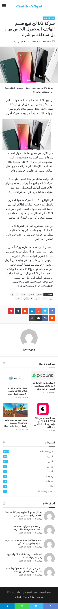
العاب (50, 471)
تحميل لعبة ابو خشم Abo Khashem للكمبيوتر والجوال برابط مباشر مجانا (16, 423)
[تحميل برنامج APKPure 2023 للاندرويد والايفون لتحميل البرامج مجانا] (43, 375)
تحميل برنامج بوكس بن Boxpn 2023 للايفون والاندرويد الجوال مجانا (17, 391)
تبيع (51, 298)
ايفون (50, 461)
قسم (30, 298)
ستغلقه (44, 298)
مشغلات (49, 481)
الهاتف (23, 294)
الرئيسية (40, 597)
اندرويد (50, 456)
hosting (49, 476)
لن (25, 298)
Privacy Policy (28, 597)
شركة (37, 298)
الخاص (39, 294)
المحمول (31, 294)
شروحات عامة (49, 18)
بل (17, 294)
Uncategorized (45, 491)
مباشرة (18, 298)
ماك (51, 486)
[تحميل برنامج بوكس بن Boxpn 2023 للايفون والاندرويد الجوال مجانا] (15, 378)
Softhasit (47, 41)
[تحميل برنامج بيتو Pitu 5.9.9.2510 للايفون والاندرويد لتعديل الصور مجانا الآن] (43, 409)
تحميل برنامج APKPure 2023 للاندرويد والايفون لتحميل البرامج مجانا (44, 385)
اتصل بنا (17, 597)
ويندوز (50, 466)
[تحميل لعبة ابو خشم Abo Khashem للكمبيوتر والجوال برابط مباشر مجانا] (15, 410)
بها (12, 294)
